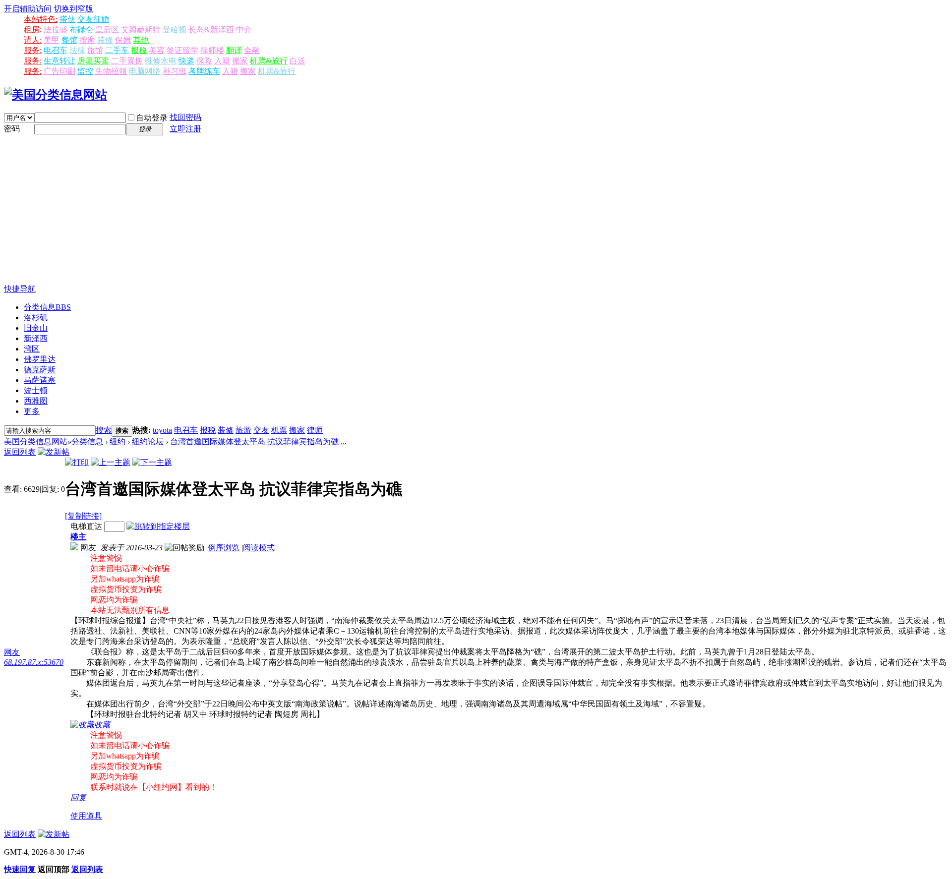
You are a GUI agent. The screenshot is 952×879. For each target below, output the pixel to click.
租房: (33, 29)
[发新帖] (53, 452)
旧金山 (36, 328)
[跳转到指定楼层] (158, 526)
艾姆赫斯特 (141, 29)
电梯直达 (86, 526)
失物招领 (111, 71)
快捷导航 (20, 289)
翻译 (234, 50)
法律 (77, 50)
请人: (33, 40)
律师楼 (212, 50)
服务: (33, 50)
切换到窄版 (73, 8)
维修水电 (161, 61)
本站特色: (41, 19)
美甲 (52, 40)
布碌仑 (81, 29)
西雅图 (36, 401)
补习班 (174, 71)
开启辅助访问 (28, 8)
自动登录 (152, 118)
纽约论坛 (148, 441)
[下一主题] (152, 462)
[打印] (77, 462)
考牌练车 (204, 71)
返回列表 (20, 452)
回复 (78, 797)
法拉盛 (55, 29)
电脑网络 (145, 71)
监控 (85, 71)
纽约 (117, 441)
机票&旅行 (269, 61)
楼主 (78, 536)
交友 (261, 430)
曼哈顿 (174, 29)
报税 (139, 50)
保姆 (123, 40)
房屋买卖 (93, 61)
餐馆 (69, 40)
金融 (252, 50)
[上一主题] (110, 462)
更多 (32, 411)
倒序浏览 (223, 547)
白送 (297, 61)
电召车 (55, 50)
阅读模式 (259, 547)
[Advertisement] (476, 209)
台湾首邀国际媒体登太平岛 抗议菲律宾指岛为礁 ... (258, 441)
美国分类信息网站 (35, 441)
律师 (315, 430)
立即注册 (185, 128)
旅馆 (95, 50)
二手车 (117, 50)
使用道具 (86, 816)
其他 (141, 40)
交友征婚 (93, 19)
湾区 (32, 349)
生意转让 (59, 61)
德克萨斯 (40, 369)
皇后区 (107, 29)
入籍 (222, 61)
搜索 (104, 430)
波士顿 (36, 390)
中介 (244, 29)
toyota (162, 430)
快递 (186, 61)
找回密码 (185, 117)
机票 (279, 430)
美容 (157, 50)
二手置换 (127, 61)
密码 (12, 128)
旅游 (243, 430)
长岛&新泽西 (211, 29)
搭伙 (67, 19)
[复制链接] (83, 516)
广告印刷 (59, 71)
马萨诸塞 (40, 380)
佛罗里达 (40, 359)
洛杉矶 (36, 317)
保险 (204, 61)
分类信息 (47, 307)
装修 (105, 40)
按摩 (87, 40)
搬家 (240, 61)
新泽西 (36, 338)
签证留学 (182, 50)
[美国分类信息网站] (55, 94)
